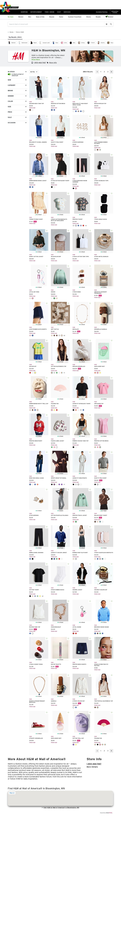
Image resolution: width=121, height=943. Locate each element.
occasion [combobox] (11, 123)
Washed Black (32, 559)
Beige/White (95, 559)
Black (52, 187)
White (32, 110)
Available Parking (101, 12)
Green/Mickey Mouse (52, 447)
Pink (32, 298)
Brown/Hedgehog (54, 335)
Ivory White (56, 484)
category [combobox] (11, 85)
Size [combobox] (9, 107)
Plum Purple (61, 484)
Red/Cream (56, 410)
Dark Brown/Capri (32, 410)
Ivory (59, 372)
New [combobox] (9, 80)
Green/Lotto (56, 559)
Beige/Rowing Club (30, 410)
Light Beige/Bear (61, 335)
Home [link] (61, 17)
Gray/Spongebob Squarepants (76, 225)
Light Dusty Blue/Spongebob (81, 225)
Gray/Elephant (59, 335)
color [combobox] (10, 101)
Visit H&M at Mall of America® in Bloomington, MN (61, 807)
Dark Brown (30, 110)
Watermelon (97, 372)
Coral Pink (76, 410)
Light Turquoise (100, 521)
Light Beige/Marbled (97, 707)
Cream (73, 111)
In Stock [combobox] (11, 72)
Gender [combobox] (11, 96)
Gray (97, 484)
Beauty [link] (51, 17)
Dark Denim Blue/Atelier (35, 410)
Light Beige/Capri (37, 410)
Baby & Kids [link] (40, 17)
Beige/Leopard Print (95, 744)
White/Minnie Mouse (56, 447)
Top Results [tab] (15, 37)
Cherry (73, 633)
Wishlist (110, 17)
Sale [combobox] (10, 117)
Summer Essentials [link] (74, 17)
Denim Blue (81, 111)
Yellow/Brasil (35, 372)
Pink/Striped (100, 447)
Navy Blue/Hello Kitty (54, 110)
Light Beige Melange (32, 596)
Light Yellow (54, 410)
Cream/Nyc (52, 298)
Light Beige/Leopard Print (95, 447)
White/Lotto (61, 559)
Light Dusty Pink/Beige (100, 559)
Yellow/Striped (105, 744)
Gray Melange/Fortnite (73, 225)
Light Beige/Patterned (61, 372)
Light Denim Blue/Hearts (32, 187)
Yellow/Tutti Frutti (100, 372)
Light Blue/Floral (100, 149)
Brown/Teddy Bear (56, 335)
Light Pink (52, 410)
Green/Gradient (54, 298)
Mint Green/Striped (102, 744)
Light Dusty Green (37, 596)
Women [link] (20, 17)
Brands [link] (98, 17)
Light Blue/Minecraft (78, 225)
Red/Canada (30, 372)
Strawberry (76, 633)
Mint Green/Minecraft (76, 521)
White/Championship (32, 372)
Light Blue (30, 633)
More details (92, 767)
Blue (30, 484)
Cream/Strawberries (95, 149)
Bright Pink (100, 744)
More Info (53, 63)
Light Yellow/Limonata (76, 744)
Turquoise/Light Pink (102, 559)
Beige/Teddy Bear (52, 335)
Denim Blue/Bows (30, 187)
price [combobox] (10, 112)
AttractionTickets (115, 12)
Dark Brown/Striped (52, 372)
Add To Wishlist (46, 77)
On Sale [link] (10, 17)
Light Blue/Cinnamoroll (52, 110)
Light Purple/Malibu (73, 744)
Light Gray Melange (81, 410)
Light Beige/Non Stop (56, 298)
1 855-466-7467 (40, 63)
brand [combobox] (10, 90)
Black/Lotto (52, 559)
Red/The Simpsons (83, 225)
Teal (83, 410)
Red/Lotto (59, 559)
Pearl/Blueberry (30, 298)
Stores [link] (88, 17)
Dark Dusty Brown (78, 111)
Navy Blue (32, 335)
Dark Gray (54, 372)
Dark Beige (73, 559)
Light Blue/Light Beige (97, 559)
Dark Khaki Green (56, 372)
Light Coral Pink (37, 484)
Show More (36, 60)
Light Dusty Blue (35, 596)
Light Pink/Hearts (76, 188)
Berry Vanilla (95, 372)
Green (100, 633)
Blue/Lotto (54, 559)
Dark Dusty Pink (30, 335)
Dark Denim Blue (76, 111)
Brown (95, 521)
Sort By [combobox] (32, 71)
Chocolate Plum (54, 484)
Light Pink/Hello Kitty (54, 447)
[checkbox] (12, 42)
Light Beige (97, 521)
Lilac (59, 484)
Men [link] (29, 17)
